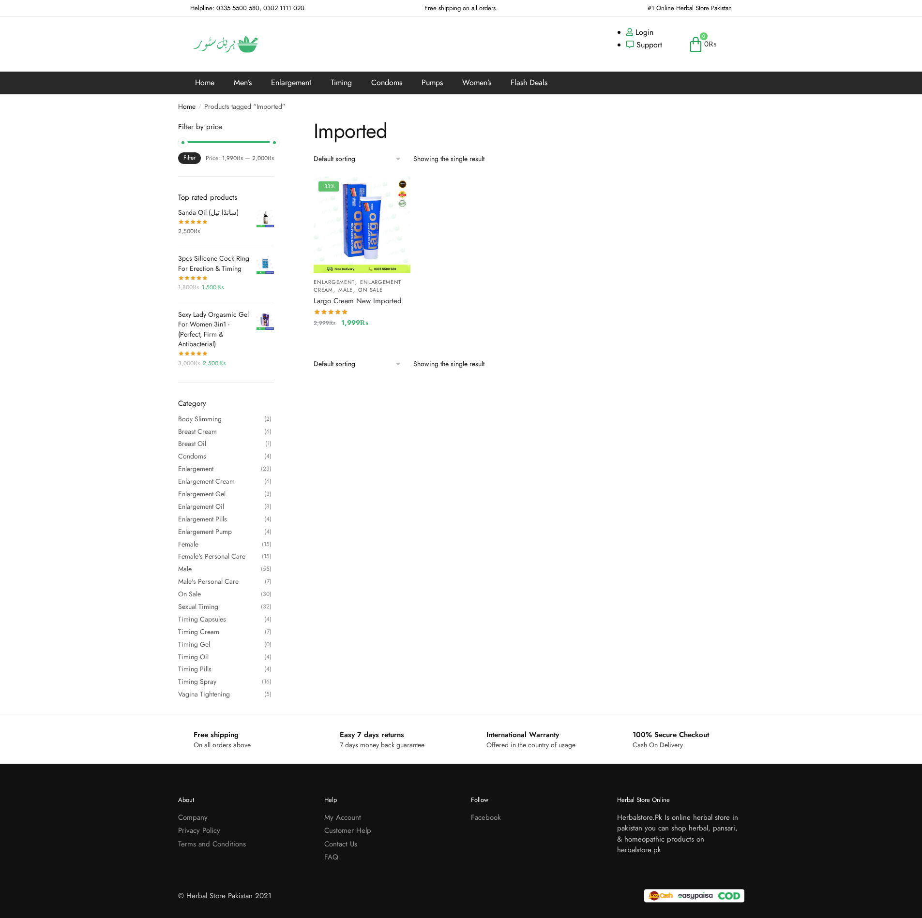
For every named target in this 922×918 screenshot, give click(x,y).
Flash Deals (529, 82)
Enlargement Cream (206, 481)
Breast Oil (192, 443)
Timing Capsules (202, 619)
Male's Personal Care (208, 581)
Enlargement (291, 82)
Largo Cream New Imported (358, 301)
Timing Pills (195, 669)
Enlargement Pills (202, 519)
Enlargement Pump (205, 531)
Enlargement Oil (201, 506)
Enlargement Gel (202, 494)
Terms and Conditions (212, 844)
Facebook (486, 817)
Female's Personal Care (211, 556)
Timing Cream (198, 632)
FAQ (331, 857)
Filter (189, 157)
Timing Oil (193, 657)
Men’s (243, 82)
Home (204, 82)
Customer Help (347, 830)
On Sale (370, 290)
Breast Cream (197, 431)
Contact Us (340, 844)
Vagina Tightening (204, 694)
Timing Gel (194, 644)
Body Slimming (200, 419)
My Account (342, 817)
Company (193, 817)
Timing (341, 82)
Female (188, 544)
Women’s (476, 82)
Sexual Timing (198, 606)
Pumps (432, 82)
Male (345, 290)
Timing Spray (197, 681)
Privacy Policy (199, 830)
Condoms (386, 82)
